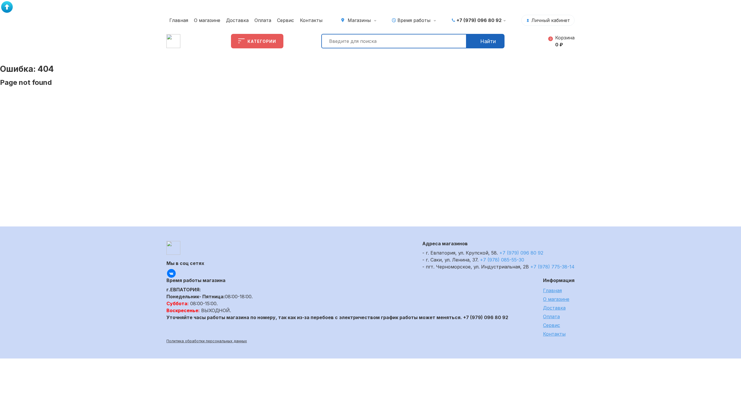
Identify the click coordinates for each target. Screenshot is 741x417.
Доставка (237, 20)
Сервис (285, 20)
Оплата (262, 20)
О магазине (207, 20)
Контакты (311, 20)
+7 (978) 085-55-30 (502, 260)
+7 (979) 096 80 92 (479, 20)
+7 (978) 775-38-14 (552, 267)
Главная (178, 20)
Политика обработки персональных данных (206, 341)
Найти (488, 41)
